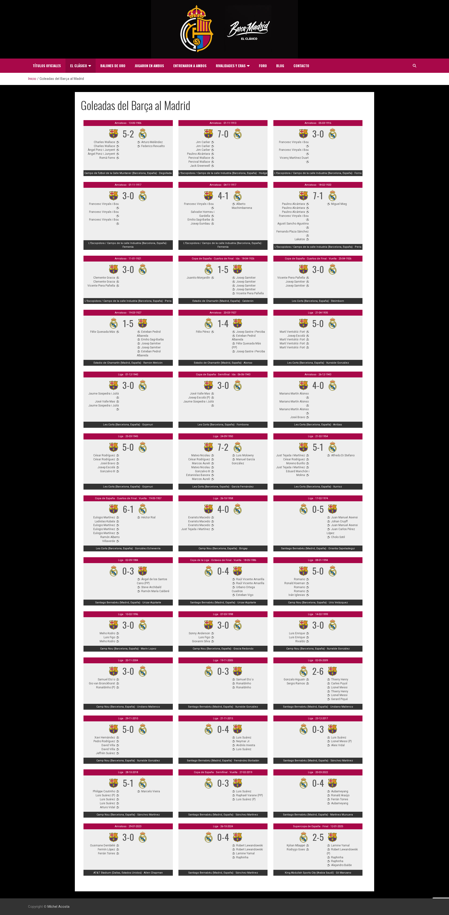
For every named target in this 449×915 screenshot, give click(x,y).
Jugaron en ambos (149, 65)
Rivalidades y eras (231, 65)
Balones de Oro (112, 65)
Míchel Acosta (58, 906)
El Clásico (78, 65)
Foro (263, 65)
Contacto (301, 65)
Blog (280, 65)
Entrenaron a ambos (189, 65)
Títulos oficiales (47, 65)
